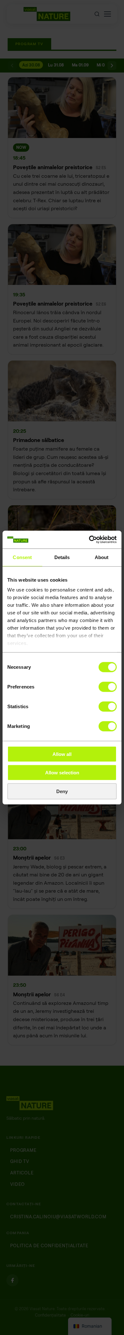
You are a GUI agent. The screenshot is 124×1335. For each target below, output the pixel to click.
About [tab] (102, 557)
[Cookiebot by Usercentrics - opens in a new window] (89, 540)
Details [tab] (62, 557)
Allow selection (62, 772)
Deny (62, 791)
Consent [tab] (22, 557)
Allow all (62, 754)
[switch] (108, 686)
